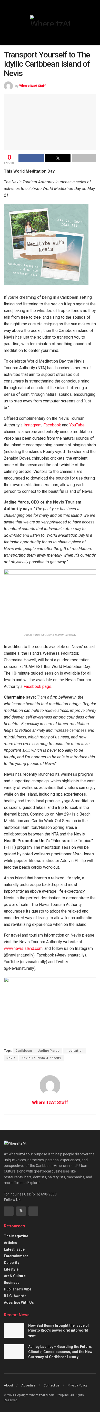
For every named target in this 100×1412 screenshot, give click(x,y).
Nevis (11, 1058)
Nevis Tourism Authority (41, 1058)
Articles (10, 1243)
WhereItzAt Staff (32, 86)
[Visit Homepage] (49, 20)
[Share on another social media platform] (84, 158)
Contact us (51, 1385)
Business (11, 1283)
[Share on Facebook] (31, 158)
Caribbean (24, 1050)
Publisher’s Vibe (17, 1289)
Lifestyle (11, 1269)
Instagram (33, 425)
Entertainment (16, 1256)
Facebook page (37, 686)
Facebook (52, 425)
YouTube (77, 425)
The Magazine (16, 1236)
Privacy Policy (77, 1385)
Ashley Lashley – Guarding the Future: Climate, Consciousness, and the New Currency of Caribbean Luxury (60, 1352)
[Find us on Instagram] (33, 1211)
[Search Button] (94, 22)
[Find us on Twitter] (21, 1211)
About (8, 1385)
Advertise (28, 1385)
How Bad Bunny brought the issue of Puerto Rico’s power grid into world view (58, 1330)
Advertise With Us (19, 1302)
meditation (75, 1050)
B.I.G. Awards (15, 1296)
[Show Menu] (6, 22)
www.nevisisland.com (23, 948)
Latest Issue (14, 1249)
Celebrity (11, 1263)
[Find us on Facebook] (9, 1211)
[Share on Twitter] (58, 158)
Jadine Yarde (49, 1050)
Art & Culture (15, 1276)
